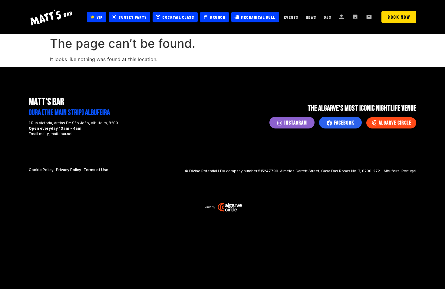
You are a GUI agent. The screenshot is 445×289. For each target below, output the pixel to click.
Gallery (355, 17)
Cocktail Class (178, 17)
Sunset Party (132, 17)
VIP (100, 17)
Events (291, 17)
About (342, 17)
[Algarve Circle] (374, 122)
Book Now (398, 17)
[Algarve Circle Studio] (230, 207)
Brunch (217, 17)
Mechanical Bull (258, 17)
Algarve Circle (395, 123)
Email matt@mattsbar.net (51, 134)
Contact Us (369, 17)
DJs (327, 17)
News (311, 17)
